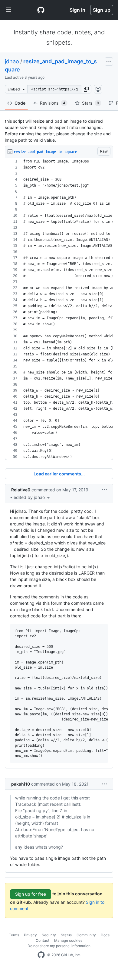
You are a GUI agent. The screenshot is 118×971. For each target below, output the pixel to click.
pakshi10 (20, 784)
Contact (42, 940)
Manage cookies (68, 940)
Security (49, 935)
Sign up (101, 10)
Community (86, 935)
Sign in (77, 10)
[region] (59, 309)
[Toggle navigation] (8, 10)
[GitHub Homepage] (41, 955)
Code (20, 103)
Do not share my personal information (59, 946)
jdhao (12, 61)
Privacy (30, 935)
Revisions (52, 103)
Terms (14, 935)
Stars (90, 103)
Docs (105, 935)
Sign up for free (30, 894)
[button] (86, 89)
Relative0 (20, 489)
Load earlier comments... (59, 473)
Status (66, 935)
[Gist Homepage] (40, 10)
